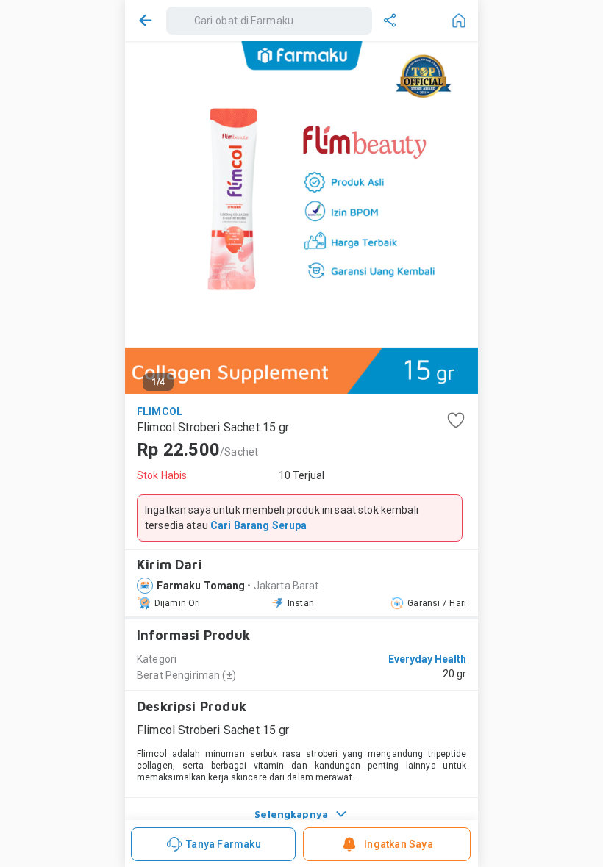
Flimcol (159, 411)
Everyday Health (427, 659)
